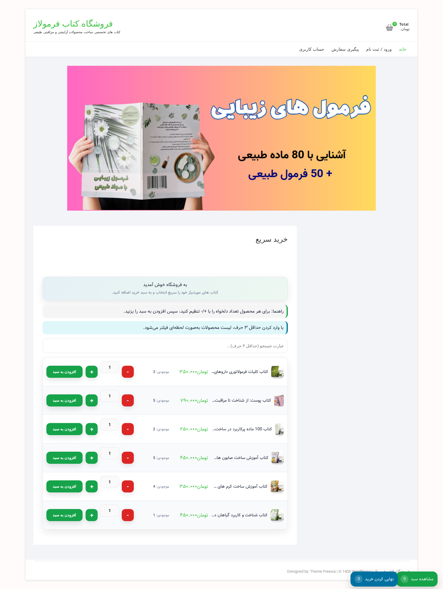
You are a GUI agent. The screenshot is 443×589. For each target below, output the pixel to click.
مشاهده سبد (419, 579)
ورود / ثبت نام (379, 49)
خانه (403, 49)
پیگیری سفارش (345, 49)
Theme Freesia (323, 571)
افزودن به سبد (64, 371)
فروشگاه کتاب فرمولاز (73, 24)
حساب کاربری (311, 49)
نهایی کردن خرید (376, 579)
